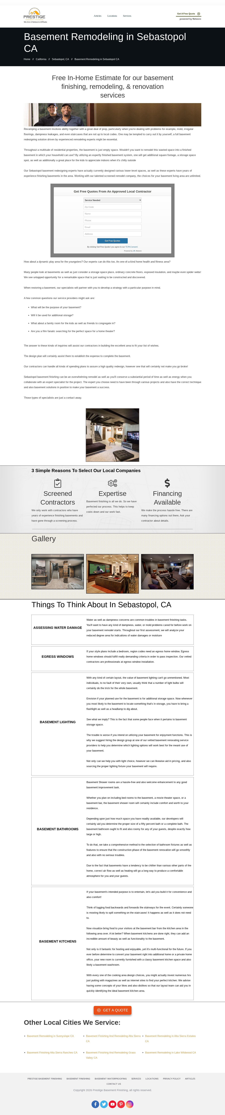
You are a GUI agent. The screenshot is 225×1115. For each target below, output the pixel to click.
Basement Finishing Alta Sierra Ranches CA (52, 1052)
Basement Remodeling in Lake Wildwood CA (170, 1052)
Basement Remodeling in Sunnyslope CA (50, 1036)
